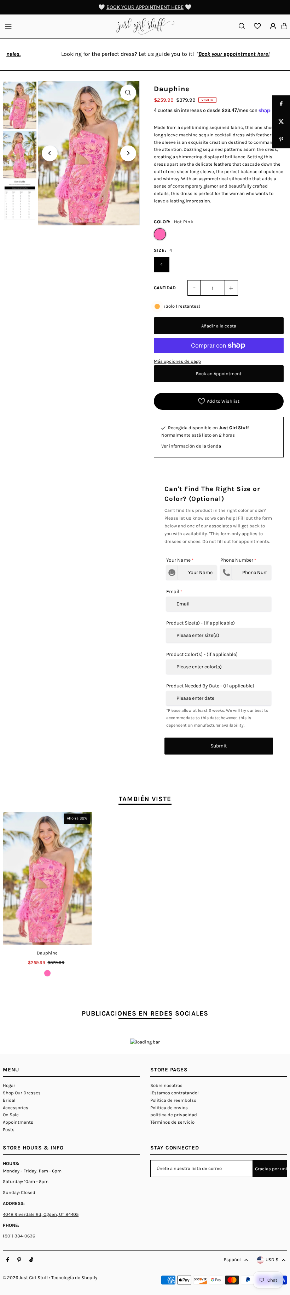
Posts (8, 1129)
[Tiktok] (31, 1260)
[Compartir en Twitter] (281, 122)
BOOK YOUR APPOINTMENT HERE (145, 7)
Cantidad (165, 287)
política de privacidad (173, 1114)
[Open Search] (242, 26)
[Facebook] (7, 1260)
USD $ (272, 1259)
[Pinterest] (19, 1260)
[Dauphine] (47, 878)
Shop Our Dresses (22, 1092)
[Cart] (284, 26)
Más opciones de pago (177, 361)
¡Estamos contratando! (174, 1092)
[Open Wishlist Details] (257, 26)
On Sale (11, 1114)
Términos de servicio (172, 1122)
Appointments (18, 1122)
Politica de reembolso (173, 1100)
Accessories (15, 1107)
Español (232, 1259)
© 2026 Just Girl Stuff (25, 1277)
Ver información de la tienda (191, 446)
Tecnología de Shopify (74, 1277)
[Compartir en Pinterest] (281, 139)
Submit (218, 746)
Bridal (9, 1100)
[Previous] (50, 153)
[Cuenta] (273, 26)
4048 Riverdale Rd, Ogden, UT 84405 (41, 1214)
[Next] (128, 153)
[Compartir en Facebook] (281, 104)
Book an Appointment (219, 373)
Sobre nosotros (166, 1085)
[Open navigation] (57, 25)
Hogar (9, 1085)
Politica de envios (169, 1107)
